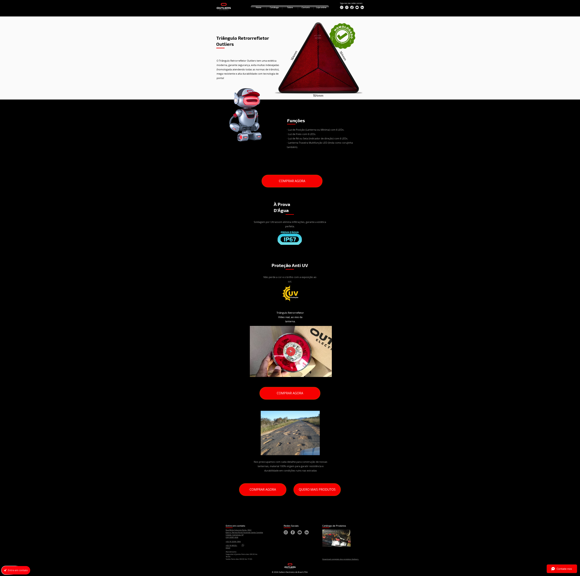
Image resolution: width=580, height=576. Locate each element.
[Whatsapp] (341, 7)
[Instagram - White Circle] (346, 7)
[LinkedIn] (362, 7)
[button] (328, 373)
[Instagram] (286, 532)
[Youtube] (357, 7)
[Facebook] (352, 7)
